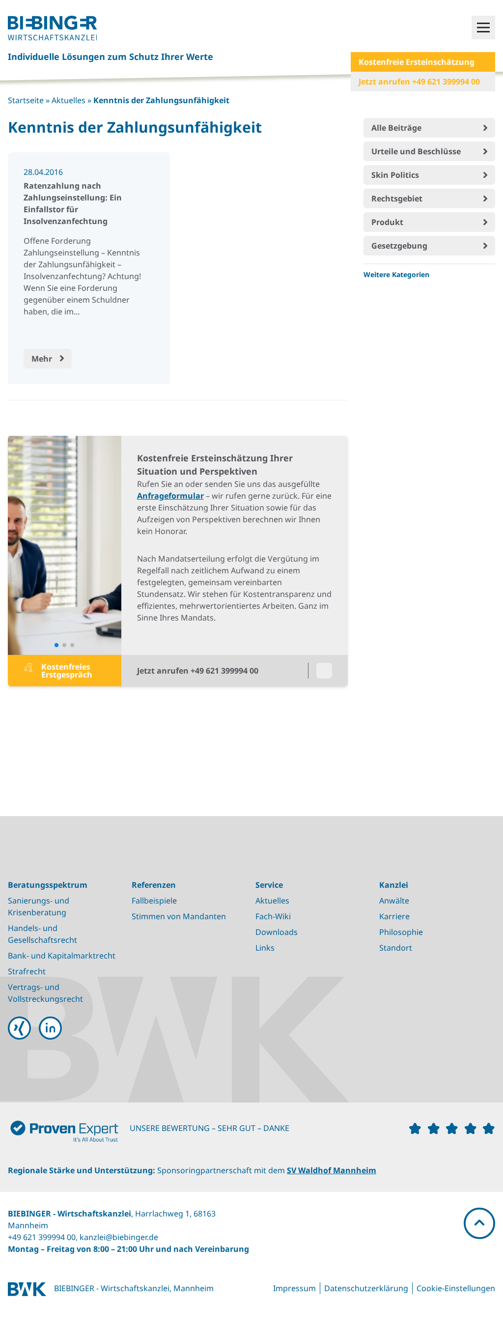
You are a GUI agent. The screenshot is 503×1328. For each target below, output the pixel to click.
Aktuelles (68, 100)
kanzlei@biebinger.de (119, 1237)
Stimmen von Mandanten (179, 916)
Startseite (26, 100)
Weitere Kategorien (396, 274)
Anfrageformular (170, 495)
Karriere (394, 916)
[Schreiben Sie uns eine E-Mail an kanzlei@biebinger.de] (324, 670)
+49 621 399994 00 (42, 1237)
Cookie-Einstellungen (456, 1288)
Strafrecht (27, 971)
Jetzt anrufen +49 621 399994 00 (419, 81)
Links (265, 947)
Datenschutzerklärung (366, 1288)
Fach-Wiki (273, 916)
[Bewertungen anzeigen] (69, 1133)
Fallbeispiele (154, 900)
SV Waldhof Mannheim (331, 1170)
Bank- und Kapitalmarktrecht (61, 955)
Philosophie (401, 932)
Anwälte (394, 900)
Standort (395, 947)
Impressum (294, 1288)
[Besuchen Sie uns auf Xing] (19, 1028)
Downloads (276, 932)
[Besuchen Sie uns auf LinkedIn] (50, 1028)
